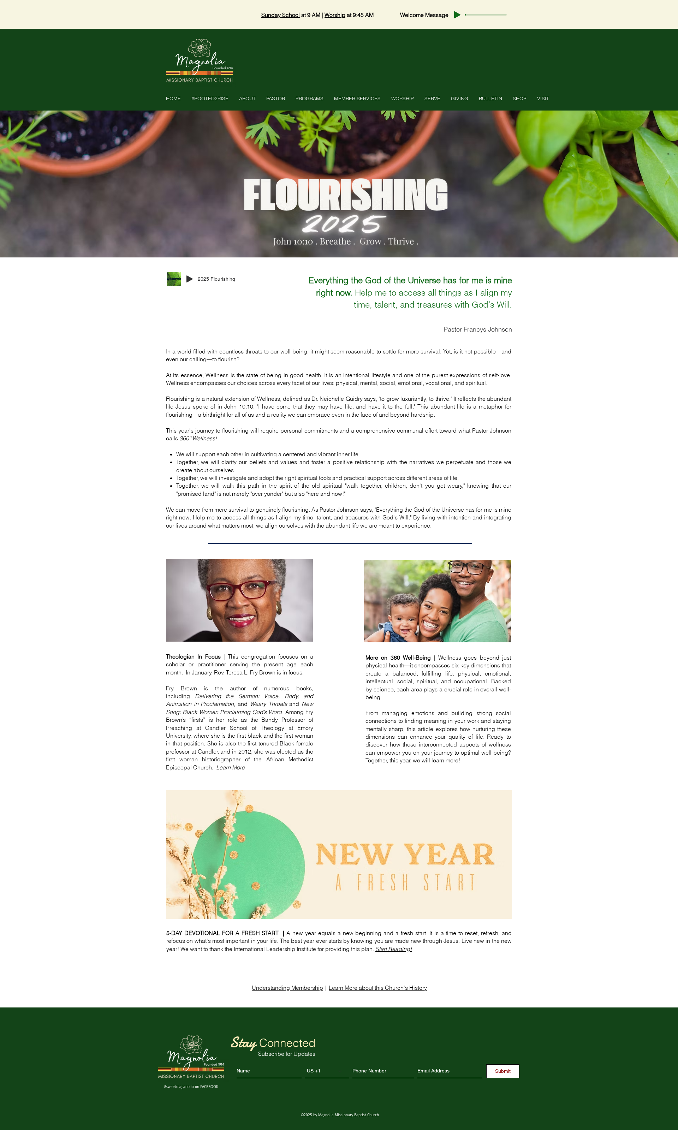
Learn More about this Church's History (378, 987)
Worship (335, 14)
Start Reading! (393, 948)
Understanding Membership (287, 987)
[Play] (457, 14)
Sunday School (280, 14)
